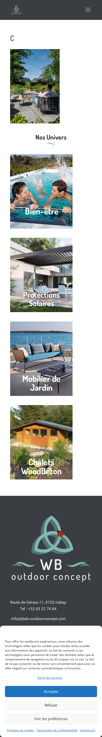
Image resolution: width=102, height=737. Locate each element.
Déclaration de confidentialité (57, 730)
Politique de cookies (20, 730)
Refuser (51, 705)
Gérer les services (49, 678)
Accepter (51, 691)
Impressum (87, 730)
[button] (94, 631)
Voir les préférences (51, 718)
